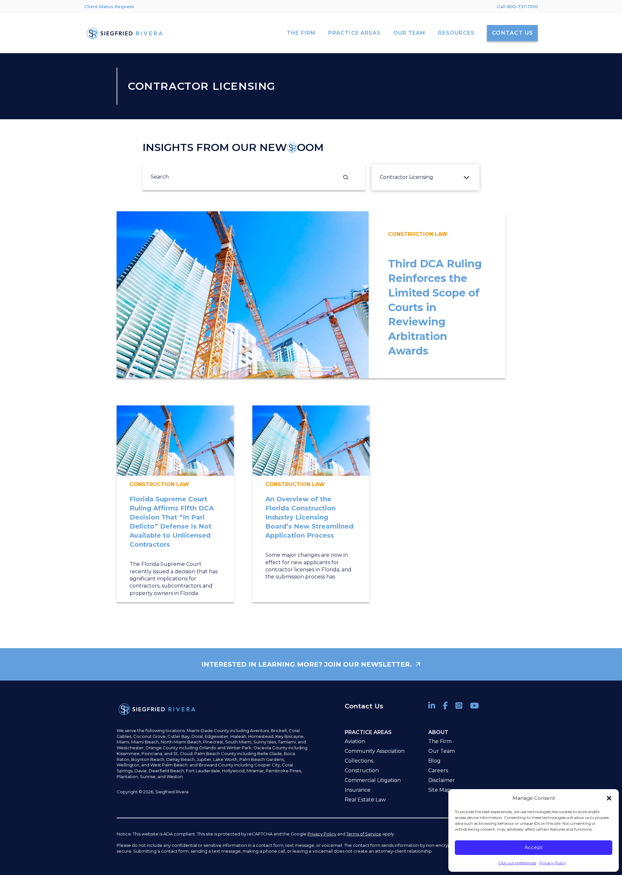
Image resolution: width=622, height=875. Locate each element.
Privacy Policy (552, 862)
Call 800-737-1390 (517, 6)
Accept (533, 847)
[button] (609, 798)
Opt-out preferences (517, 862)
